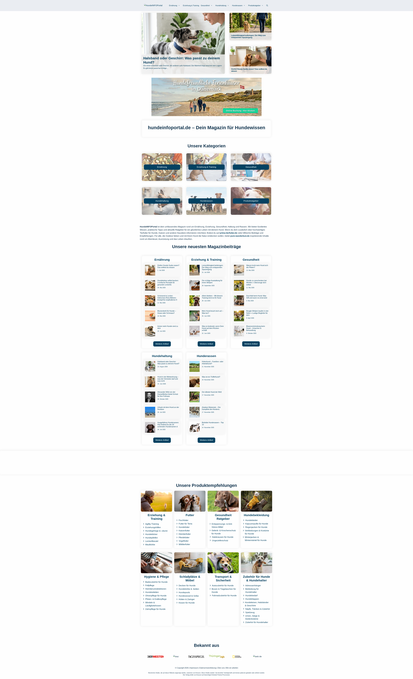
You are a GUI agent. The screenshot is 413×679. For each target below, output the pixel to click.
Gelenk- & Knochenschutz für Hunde (224, 532)
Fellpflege (149, 585)
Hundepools (184, 592)
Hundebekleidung (256, 515)
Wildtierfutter (184, 544)
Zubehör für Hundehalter (256, 622)
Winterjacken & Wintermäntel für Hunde (256, 538)
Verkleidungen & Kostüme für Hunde (257, 532)
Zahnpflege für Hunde (155, 609)
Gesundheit (205, 5)
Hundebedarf (251, 595)
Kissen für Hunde (187, 603)
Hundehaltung (220, 5)
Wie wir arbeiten (232, 668)
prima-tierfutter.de (228, 233)
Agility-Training (152, 524)
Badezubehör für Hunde (156, 582)
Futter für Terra (185, 524)
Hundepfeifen (151, 538)
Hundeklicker (151, 534)
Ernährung (173, 5)
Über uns (220, 668)
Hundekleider (251, 520)
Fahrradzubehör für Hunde (224, 595)
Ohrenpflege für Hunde (155, 596)
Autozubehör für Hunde (223, 585)
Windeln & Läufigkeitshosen (153, 604)
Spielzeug (250, 612)
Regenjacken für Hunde (256, 527)
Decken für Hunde (187, 585)
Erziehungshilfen (153, 527)
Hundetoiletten (152, 592)
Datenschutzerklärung (207, 668)
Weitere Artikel (162, 344)
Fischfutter (183, 520)
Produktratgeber (254, 5)
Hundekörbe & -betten (189, 589)
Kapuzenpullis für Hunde (256, 524)
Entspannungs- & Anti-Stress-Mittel (222, 525)
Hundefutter (184, 527)
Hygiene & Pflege (156, 576)
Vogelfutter (184, 541)
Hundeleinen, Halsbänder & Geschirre (257, 604)
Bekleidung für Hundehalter (252, 590)
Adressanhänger (253, 585)
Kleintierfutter (185, 534)
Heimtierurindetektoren (155, 589)
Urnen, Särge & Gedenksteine (252, 617)
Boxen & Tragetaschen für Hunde (224, 590)
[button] (267, 5)
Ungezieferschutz (220, 540)
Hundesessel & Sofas (189, 596)
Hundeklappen (252, 599)
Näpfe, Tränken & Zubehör (257, 609)
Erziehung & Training (191, 5)
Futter (190, 515)
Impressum (194, 668)
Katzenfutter (184, 530)
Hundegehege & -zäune (156, 531)
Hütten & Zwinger (187, 599)
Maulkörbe (150, 544)
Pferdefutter (184, 537)
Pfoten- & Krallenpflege (156, 599)
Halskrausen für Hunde (222, 537)
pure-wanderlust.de (240, 236)
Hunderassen (237, 5)
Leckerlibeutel (151, 541)
